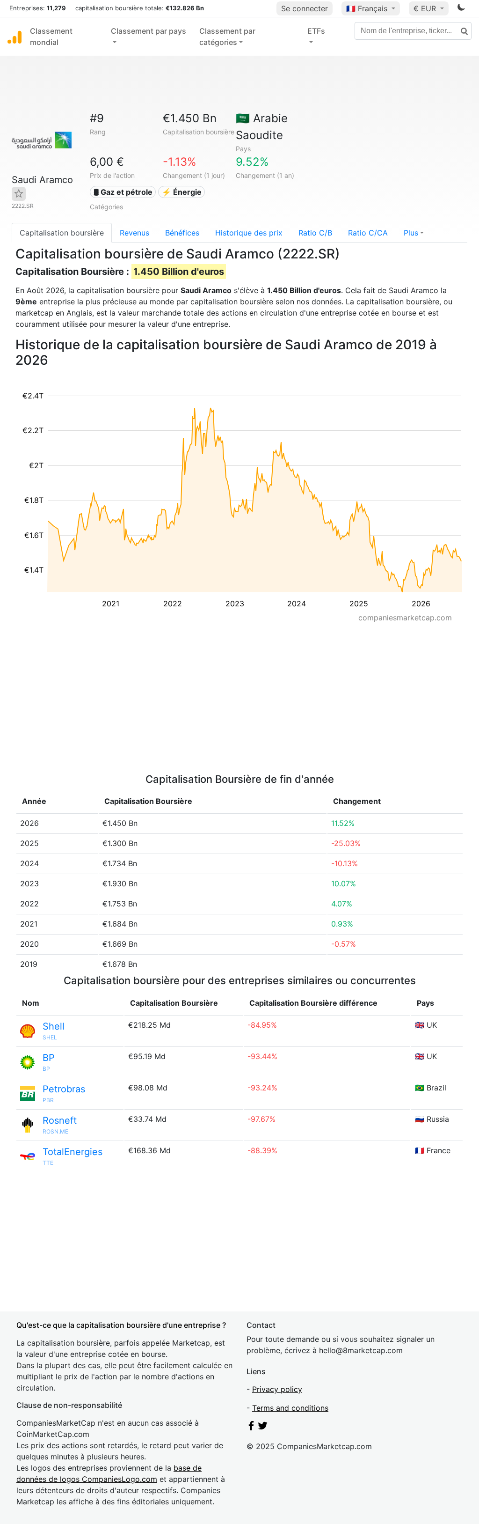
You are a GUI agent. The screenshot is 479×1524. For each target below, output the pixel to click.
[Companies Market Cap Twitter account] (263, 1427)
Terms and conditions (290, 1408)
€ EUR (426, 8)
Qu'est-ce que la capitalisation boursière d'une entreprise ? (121, 1325)
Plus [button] (411, 232)
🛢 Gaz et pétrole (123, 192)
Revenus (134, 232)
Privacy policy (277, 1389)
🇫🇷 (366, 8)
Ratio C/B (315, 232)
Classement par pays (148, 31)
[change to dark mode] (461, 9)
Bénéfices (182, 232)
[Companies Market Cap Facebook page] (251, 1427)
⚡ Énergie (182, 192)
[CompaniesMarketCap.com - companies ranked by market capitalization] (14, 36)
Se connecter (304, 8)
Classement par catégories (227, 36)
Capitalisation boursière (62, 232)
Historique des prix (249, 232)
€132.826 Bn (185, 8)
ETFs (316, 31)
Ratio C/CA (368, 232)
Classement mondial (51, 36)
